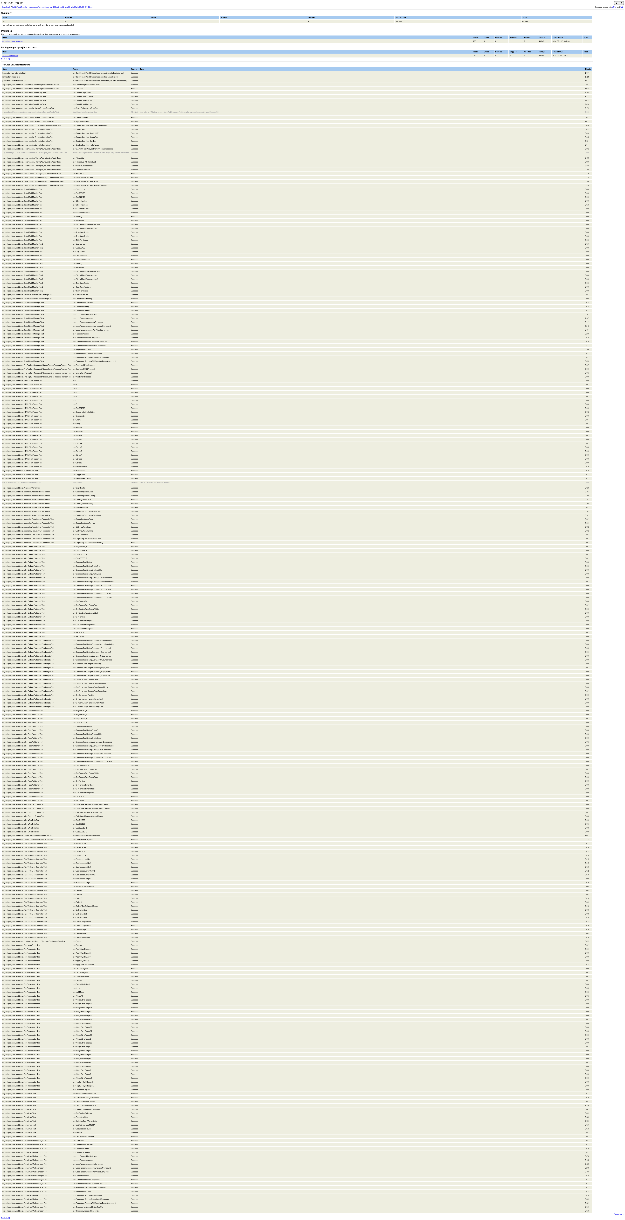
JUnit (614, 7)
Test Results (22, 7)
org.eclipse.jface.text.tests (12, 41)
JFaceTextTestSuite (10, 56)
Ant (621, 7)
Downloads (6, 7)
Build (14, 7)
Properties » (619, 1214)
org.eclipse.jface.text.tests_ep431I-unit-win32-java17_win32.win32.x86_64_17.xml (61, 7)
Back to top (5, 59)
